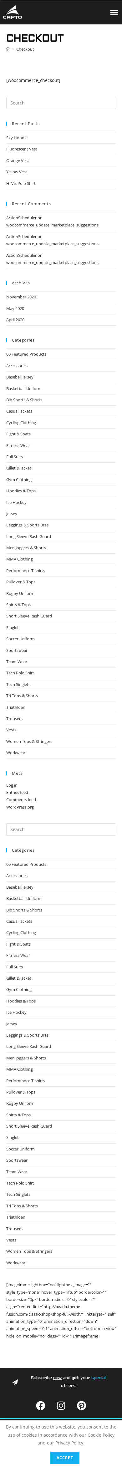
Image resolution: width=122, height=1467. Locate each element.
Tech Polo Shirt (20, 673)
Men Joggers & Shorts (26, 548)
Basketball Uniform (24, 388)
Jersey (11, 513)
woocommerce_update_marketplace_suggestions (52, 225)
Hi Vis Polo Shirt (21, 183)
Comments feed (21, 799)
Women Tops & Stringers (29, 741)
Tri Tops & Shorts (22, 695)
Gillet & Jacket (18, 468)
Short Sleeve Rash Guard (29, 616)
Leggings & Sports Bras (27, 525)
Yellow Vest (16, 172)
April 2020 (15, 319)
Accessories (17, 365)
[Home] (8, 49)
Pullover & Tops (20, 582)
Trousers (14, 718)
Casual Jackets (19, 411)
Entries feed (17, 792)
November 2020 (21, 297)
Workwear (15, 752)
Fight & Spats (18, 434)
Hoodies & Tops (21, 491)
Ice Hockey (16, 502)
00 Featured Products (26, 354)
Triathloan (15, 707)
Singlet (12, 627)
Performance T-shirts (25, 570)
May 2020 (15, 308)
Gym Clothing (19, 479)
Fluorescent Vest (21, 149)
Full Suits (14, 456)
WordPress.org (20, 807)
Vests (11, 730)
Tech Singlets (18, 684)
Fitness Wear (18, 445)
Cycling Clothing (21, 422)
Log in (12, 785)
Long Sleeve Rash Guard (28, 536)
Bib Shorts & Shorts (24, 400)
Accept (65, 1457)
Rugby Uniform (20, 593)
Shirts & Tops (18, 604)
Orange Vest (17, 160)
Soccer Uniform (20, 639)
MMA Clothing (19, 559)
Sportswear (17, 650)
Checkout (25, 49)
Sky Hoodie (17, 137)
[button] (114, 12)
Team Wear (16, 661)
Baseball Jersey (19, 377)
